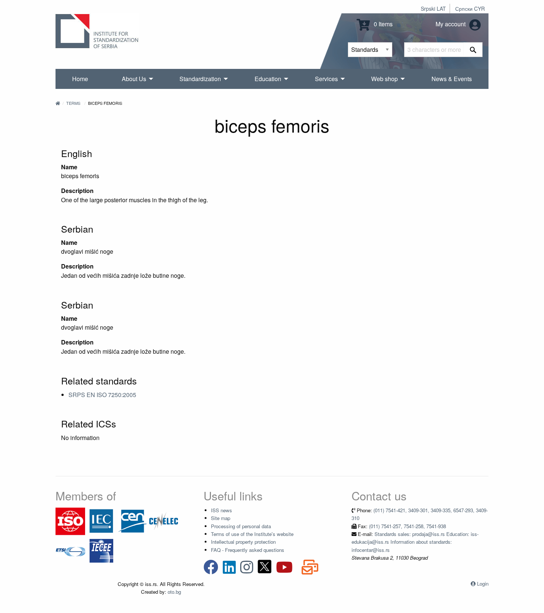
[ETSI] (70, 550)
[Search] (473, 49)
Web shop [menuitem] (384, 78)
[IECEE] (101, 550)
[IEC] (101, 520)
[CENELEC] (163, 520)
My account (451, 24)
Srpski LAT (433, 8)
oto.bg (174, 591)
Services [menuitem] (326, 78)
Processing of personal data (241, 526)
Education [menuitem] (268, 78)
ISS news (221, 510)
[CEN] (132, 520)
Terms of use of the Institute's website (252, 533)
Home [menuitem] (80, 78)
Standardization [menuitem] (200, 78)
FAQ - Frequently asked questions (247, 549)
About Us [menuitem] (134, 78)
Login (482, 583)
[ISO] (70, 520)
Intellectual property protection (243, 541)
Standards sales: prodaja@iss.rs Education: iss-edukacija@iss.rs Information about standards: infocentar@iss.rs (415, 541)
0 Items (382, 24)
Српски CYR (470, 8)
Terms (73, 103)
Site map (220, 518)
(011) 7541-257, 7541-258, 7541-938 (407, 526)
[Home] (58, 103)
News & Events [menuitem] (451, 78)
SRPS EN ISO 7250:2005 (102, 394)
